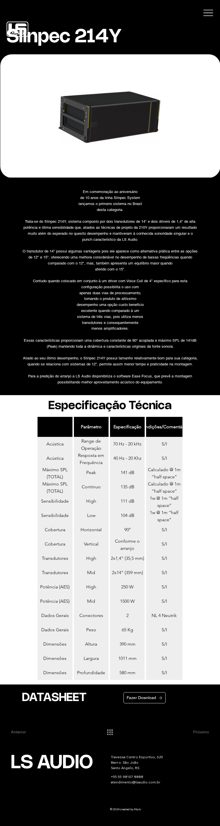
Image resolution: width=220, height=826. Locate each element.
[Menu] (208, 13)
